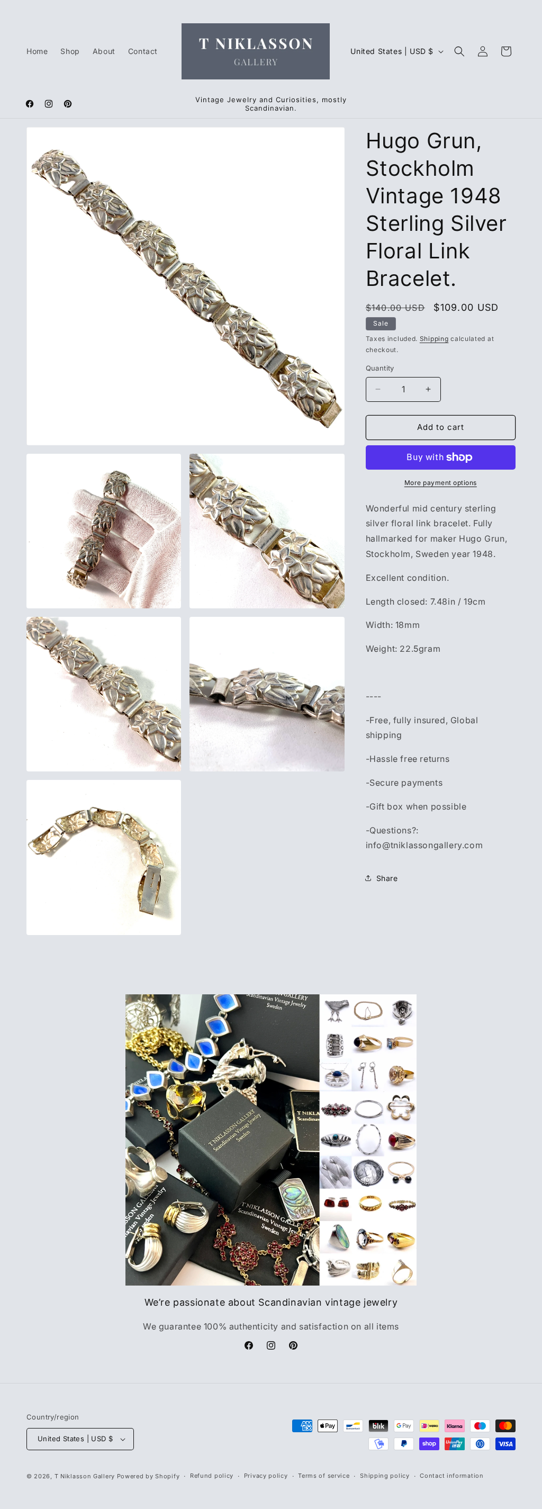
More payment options (440, 483)
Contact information (451, 1475)
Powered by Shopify (148, 1476)
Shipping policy (385, 1475)
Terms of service (323, 1475)
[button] (459, 51)
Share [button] (387, 878)
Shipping (434, 339)
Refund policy (211, 1475)
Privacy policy (266, 1475)
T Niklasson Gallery (85, 1476)
